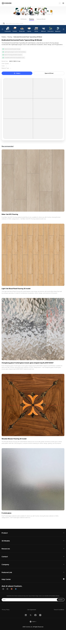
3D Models (24, 19)
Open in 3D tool (49, 73)
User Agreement (31, 609)
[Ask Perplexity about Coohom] (7, 589)
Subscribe (60, 599)
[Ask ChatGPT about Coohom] (3, 589)
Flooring (10, 37)
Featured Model (41, 19)
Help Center (6, 579)
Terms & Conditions (59, 609)
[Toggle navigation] (63, 3)
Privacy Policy (5, 609)
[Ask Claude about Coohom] (11, 589)
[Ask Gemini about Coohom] (15, 589)
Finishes (31, 19)
